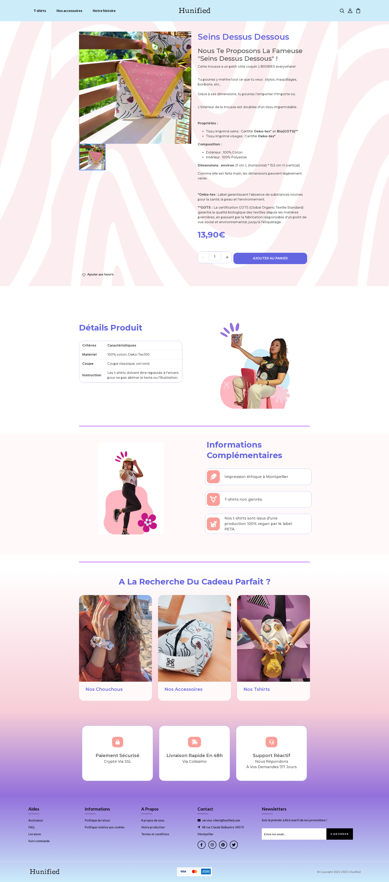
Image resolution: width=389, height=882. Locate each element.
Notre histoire (104, 11)
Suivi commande (39, 841)
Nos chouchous (104, 689)
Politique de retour (97, 820)
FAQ (31, 827)
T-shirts (40, 11)
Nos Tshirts (257, 689)
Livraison (34, 834)
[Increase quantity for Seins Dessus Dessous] (227, 257)
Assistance (35, 820)
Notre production (153, 827)
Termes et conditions (155, 834)
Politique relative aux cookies (105, 827)
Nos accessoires (69, 11)
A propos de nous (152, 820)
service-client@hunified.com (221, 820)
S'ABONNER (339, 833)
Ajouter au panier (270, 258)
